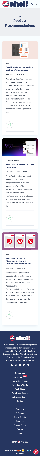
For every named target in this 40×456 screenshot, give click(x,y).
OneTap (15, 354)
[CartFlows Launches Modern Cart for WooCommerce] (20, 50)
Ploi (21, 354)
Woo (7, 63)
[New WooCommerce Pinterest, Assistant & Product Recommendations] (20, 241)
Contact (20, 401)
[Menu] (37, 4)
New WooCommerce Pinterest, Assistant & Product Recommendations (18, 261)
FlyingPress (19, 351)
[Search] (32, 4)
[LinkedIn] (24, 365)
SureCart (11, 348)
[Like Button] (9, 125)
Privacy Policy (20, 425)
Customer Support (12, 160)
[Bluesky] (20, 365)
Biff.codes (20, 413)
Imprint (20, 433)
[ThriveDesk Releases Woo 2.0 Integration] (20, 147)
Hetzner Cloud (31, 354)
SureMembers (24, 348)
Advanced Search (20, 397)
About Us (20, 421)
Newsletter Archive (20, 381)
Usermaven (29, 360)
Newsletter (20, 377)
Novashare (7, 354)
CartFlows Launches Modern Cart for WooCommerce (19, 68)
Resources (20, 373)
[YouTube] (28, 365)
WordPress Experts (20, 393)
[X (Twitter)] (16, 365)
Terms (20, 429)
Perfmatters (30, 351)
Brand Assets (20, 417)
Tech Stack (20, 389)
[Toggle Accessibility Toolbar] (35, 451)
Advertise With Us (20, 385)
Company (20, 409)
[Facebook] (12, 365)
